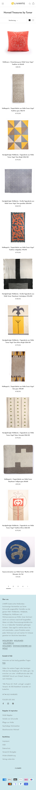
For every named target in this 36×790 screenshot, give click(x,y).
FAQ (3, 663)
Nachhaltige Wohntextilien (11, 726)
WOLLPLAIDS (18, 640)
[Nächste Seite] (27, 586)
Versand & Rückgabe (9, 752)
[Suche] (30, 3)
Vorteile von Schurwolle (10, 719)
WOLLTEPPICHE (8, 643)
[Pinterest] (13, 703)
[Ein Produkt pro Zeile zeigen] (29, 20)
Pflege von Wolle (8, 722)
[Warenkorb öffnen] (33, 3)
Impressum (5, 741)
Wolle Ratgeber (7, 715)
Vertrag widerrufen (8, 759)
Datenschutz (6, 748)
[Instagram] (8, 703)
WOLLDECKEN (7, 640)
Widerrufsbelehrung (9, 755)
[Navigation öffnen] (3, 3)
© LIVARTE (18, 768)
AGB (4, 745)
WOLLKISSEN (7, 646)
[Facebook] (3, 703)
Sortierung (12, 20)
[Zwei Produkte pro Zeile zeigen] (33, 20)
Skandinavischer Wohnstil (10, 729)
